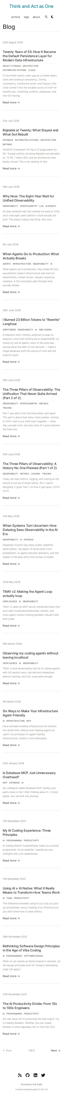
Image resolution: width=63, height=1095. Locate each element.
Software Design (33, 956)
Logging (35, 473)
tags (26, 16)
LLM (41, 206)
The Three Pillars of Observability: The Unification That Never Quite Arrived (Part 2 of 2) (31, 394)
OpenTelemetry (28, 206)
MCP (29, 721)
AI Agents (51, 206)
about (36, 16)
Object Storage (12, 66)
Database (8, 140)
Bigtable (7, 144)
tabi (40, 1084)
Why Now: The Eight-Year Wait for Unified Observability (28, 198)
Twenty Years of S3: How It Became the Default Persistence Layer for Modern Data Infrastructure (29, 56)
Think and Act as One (31, 6)
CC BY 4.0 (43, 1089)
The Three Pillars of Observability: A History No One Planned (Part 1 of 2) (30, 466)
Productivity (31, 840)
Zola (34, 1084)
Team (9, 898)
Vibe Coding (45, 329)
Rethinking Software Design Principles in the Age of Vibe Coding (31, 948)
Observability (10, 206)
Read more (11, 102)
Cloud (31, 70)
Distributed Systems (14, 70)
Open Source (10, 601)
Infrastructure (22, 264)
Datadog (28, 539)
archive (15, 16)
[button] (46, 17)
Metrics (43, 403)
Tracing (7, 408)
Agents (7, 264)
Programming (14, 840)
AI (51, 264)
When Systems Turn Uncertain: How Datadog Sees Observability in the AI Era (30, 530)
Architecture (30, 66)
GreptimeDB (9, 329)
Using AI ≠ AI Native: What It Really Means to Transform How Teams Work (31, 890)
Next (55, 1050)
